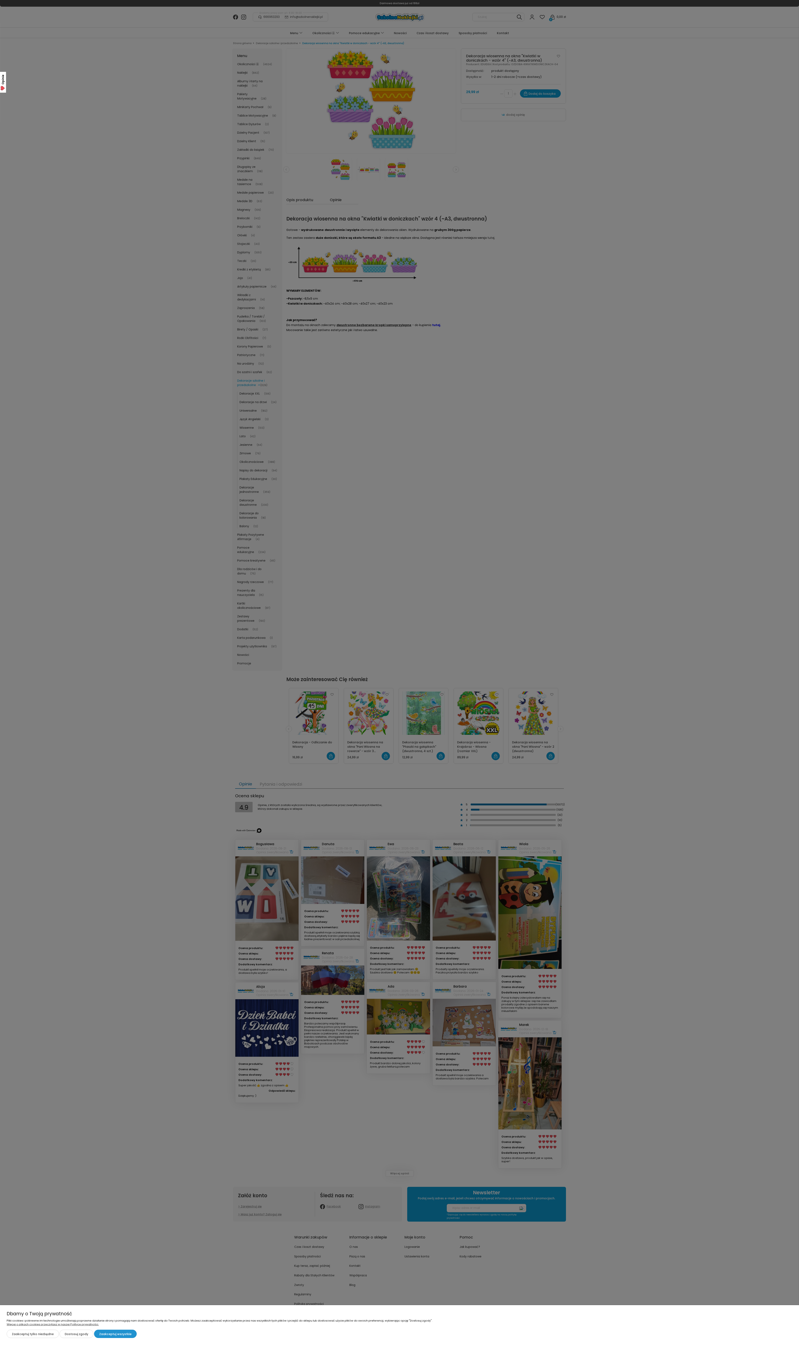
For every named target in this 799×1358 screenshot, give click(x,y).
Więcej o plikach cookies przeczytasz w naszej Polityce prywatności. (53, 1324)
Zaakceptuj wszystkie (115, 1334)
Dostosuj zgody (76, 1334)
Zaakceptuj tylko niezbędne (33, 1334)
